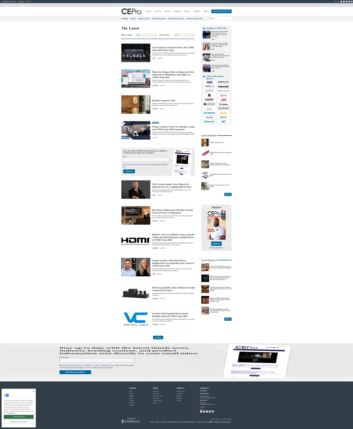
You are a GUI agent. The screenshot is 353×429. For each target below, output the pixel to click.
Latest (148, 11)
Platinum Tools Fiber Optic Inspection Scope (220, 153)
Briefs (130, 393)
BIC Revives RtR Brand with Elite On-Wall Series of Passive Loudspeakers (172, 211)
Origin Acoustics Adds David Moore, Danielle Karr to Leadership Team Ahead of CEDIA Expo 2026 (173, 263)
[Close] (34, 391)
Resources (177, 11)
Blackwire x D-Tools (144, 18)
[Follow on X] (346, 1)
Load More (158, 337)
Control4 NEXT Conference (176, 18)
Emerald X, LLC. (218, 419)
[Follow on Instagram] (349, 1)
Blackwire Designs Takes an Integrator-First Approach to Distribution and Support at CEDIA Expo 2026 (173, 74)
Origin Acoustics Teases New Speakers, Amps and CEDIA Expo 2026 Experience (173, 128)
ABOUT (152, 422)
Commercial (156, 393)
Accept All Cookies (19, 416)
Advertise (21, 1)
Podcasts (131, 405)
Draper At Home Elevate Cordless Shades (219, 186)
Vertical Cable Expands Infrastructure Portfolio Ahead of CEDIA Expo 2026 (170, 315)
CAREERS (157, 422)
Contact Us (202, 407)
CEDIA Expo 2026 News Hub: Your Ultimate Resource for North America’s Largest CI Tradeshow (219, 33)
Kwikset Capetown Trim (163, 100)
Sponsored (155, 85)
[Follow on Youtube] (352, 1)
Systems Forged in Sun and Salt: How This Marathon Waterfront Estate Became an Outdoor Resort (220, 277)
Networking (155, 391)
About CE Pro (179, 393)
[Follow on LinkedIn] (344, 1)
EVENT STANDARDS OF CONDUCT (187, 422)
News (154, 58)
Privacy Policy (11, 413)
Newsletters (179, 398)
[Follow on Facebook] (341, 1)
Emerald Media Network (9, 1)
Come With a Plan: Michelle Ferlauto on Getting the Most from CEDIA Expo (219, 44)
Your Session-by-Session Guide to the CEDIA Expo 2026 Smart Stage (173, 49)
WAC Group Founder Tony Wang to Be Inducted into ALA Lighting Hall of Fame (171, 185)
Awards (196, 11)
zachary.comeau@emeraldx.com (208, 397)
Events (186, 11)
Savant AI (133, 18)
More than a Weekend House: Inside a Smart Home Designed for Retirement (220, 267)
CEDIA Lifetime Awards (159, 18)
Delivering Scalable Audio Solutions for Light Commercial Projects (173, 289)
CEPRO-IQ (178, 400)
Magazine (178, 396)
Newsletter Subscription (221, 11)
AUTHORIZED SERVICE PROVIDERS (169, 422)
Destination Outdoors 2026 (194, 18)
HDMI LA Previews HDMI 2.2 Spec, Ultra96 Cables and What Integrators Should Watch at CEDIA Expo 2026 (173, 237)
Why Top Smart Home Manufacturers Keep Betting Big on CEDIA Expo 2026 (220, 55)
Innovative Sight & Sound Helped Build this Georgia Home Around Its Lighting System (220, 299)
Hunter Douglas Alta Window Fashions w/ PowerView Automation (220, 164)
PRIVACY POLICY (226, 422)
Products (155, 108)
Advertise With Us (180, 391)
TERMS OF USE (217, 422)
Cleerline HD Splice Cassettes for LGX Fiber (220, 175)
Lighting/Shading (157, 400)
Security (155, 403)
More (205, 11)
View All (228, 194)
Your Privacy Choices (203, 422)
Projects (167, 11)
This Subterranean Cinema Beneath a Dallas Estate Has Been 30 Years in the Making (220, 288)
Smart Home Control (158, 396)
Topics (157, 11)
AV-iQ (28, 1)
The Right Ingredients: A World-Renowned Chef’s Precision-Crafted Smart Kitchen (220, 310)
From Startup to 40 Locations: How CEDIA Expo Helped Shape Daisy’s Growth (220, 66)
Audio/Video (156, 398)
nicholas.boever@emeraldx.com (207, 404)
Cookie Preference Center (18, 421)
